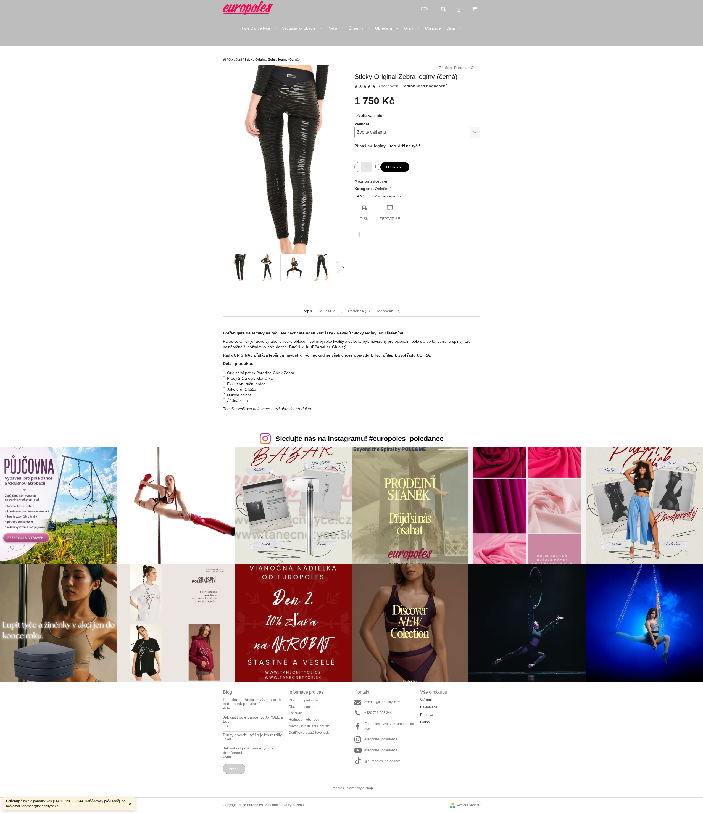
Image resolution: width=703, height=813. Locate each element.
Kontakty (295, 713)
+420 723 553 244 (378, 713)
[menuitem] (259, 28)
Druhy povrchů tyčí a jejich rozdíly (252, 735)
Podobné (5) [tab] (359, 311)
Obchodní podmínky (304, 700)
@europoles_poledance (382, 761)
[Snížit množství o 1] (358, 167)
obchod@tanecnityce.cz (382, 702)
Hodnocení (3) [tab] (388, 311)
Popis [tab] (307, 311)
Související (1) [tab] (330, 311)
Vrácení (426, 700)
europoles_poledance (380, 739)
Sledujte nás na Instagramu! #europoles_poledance (359, 438)
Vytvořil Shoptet (468, 805)
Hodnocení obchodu (304, 720)
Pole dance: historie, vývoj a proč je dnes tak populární (252, 702)
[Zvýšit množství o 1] (375, 167)
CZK (425, 9)
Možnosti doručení (372, 181)
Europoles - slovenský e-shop (350, 788)
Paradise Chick (467, 67)
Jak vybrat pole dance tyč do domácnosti (248, 750)
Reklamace (428, 707)
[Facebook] (359, 234)
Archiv (234, 769)
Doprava (426, 715)
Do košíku (395, 167)
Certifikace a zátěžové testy (309, 733)
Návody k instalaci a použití (309, 726)
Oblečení (383, 188)
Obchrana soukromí (303, 707)
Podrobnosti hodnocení (424, 86)
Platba (425, 722)
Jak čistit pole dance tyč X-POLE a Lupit (253, 719)
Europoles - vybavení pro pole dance (389, 726)
